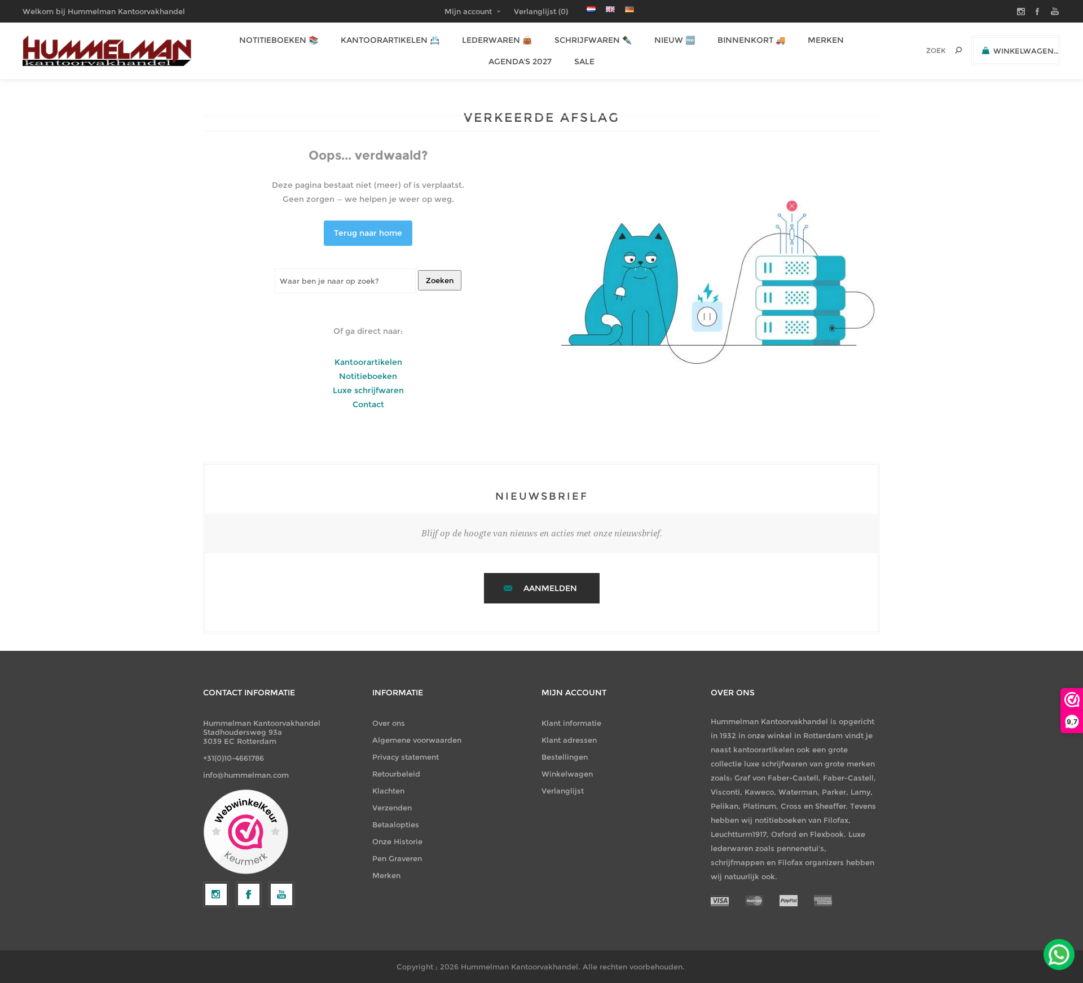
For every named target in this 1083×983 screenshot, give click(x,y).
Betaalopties (395, 824)
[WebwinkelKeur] (245, 832)
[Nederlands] (591, 9)
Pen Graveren (397, 858)
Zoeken (440, 280)
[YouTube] (281, 894)
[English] (610, 9)
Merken (386, 875)
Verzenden (392, 807)
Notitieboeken (368, 376)
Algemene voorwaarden (416, 739)
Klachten (388, 790)
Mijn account (468, 11)
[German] (629, 9)
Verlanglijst (563, 790)
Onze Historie (397, 841)
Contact (368, 404)
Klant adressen (569, 739)
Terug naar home (368, 233)
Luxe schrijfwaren (368, 390)
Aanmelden (550, 588)
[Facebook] (248, 894)
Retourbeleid (396, 773)
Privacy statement (405, 756)
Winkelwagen (567, 773)
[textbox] (920, 50)
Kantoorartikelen (368, 362)
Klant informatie (571, 723)
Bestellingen (565, 756)
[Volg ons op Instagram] (216, 894)
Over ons (388, 723)
